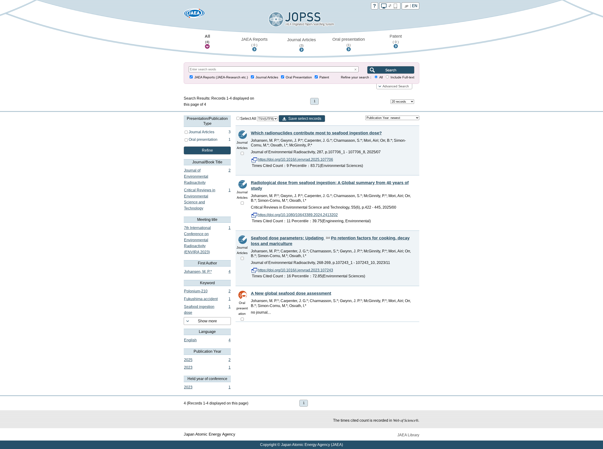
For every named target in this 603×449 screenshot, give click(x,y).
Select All (248, 119)
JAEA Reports (254, 42)
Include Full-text (402, 77)
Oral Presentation (299, 77)
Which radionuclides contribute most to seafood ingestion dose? (316, 133)
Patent (396, 39)
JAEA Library (408, 435)
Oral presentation (348, 42)
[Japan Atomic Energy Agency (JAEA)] (194, 15)
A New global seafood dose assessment (291, 293)
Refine (207, 150)
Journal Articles (301, 42)
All (207, 39)
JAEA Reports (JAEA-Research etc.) (221, 77)
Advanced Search (396, 86)
